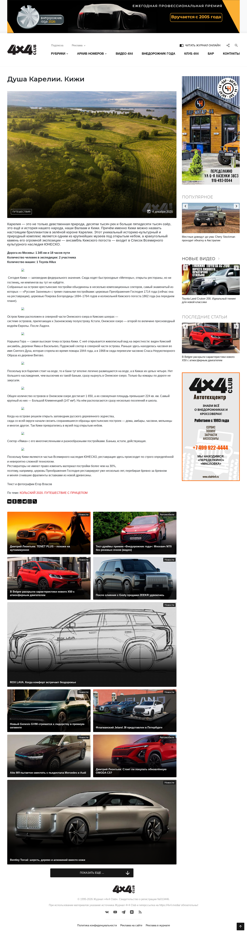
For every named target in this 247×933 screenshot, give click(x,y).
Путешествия (21, 211)
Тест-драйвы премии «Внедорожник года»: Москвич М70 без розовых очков (208, 300)
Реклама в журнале (158, 925)
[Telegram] (24, 501)
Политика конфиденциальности (97, 925)
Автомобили (167, 514)
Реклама (77, 45)
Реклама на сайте (131, 925)
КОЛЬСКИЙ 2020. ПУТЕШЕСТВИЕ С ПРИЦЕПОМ (54, 492)
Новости (83, 514)
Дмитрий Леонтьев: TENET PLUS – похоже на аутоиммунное (210, 358)
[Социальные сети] (228, 45)
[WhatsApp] (29, 501)
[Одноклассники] (14, 501)
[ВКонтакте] (9, 501)
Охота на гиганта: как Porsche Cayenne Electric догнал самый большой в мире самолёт (206, 240)
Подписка (57, 45)
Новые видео (201, 258)
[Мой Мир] (19, 501)
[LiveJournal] (35, 501)
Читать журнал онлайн (200, 45)
